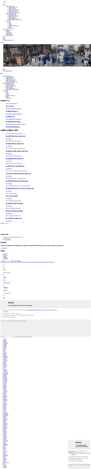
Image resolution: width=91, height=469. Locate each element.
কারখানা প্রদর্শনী (8, 30)
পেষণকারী (10, 24)
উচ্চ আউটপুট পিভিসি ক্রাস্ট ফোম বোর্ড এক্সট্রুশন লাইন (17, 181)
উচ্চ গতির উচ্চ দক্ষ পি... (10, 116)
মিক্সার (9, 22)
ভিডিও (4, 38)
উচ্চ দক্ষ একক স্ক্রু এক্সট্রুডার (12, 196)
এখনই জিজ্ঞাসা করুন (4, 248)
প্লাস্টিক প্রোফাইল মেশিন (13, 11)
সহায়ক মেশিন (8, 20)
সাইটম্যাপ (19, 260)
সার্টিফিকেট (7, 31)
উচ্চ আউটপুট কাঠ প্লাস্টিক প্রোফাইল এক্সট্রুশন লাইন (17, 151)
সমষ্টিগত (10, 26)
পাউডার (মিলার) (11, 28)
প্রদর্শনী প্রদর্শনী (8, 34)
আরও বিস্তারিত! (9, 138)
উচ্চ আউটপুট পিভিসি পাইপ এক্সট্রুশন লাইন (14, 143)
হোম (4, 3)
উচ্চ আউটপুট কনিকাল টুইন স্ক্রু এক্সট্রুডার (14, 203)
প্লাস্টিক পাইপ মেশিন (12, 8)
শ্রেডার (10, 23)
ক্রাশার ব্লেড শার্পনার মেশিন (13, 25)
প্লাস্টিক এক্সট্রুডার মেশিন (13, 7)
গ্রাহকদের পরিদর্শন (9, 32)
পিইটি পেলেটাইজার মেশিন (13, 18)
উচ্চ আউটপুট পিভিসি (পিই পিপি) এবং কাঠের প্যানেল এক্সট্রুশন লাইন (20, 188)
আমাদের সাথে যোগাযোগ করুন (8, 40)
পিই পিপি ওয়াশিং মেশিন (12, 14)
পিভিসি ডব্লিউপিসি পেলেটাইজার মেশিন (15, 19)
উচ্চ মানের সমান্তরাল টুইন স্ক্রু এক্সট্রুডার (14, 211)
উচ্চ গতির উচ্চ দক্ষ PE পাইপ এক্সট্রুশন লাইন (15, 166)
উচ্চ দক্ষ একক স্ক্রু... (10, 106)
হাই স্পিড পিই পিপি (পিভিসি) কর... (13, 127)
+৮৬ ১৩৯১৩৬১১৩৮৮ (7, 272)
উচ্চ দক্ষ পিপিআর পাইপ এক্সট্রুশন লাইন (14, 218)
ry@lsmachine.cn (7, 282)
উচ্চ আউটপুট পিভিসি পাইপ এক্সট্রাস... (13, 121)
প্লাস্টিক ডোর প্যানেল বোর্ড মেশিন (14, 12)
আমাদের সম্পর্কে (6, 29)
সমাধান (4, 36)
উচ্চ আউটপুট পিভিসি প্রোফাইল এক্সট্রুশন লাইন (15, 136)
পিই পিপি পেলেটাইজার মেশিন (13, 16)
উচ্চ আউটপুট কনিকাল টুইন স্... (12, 111)
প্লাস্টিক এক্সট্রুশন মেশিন (10, 6)
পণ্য (4, 5)
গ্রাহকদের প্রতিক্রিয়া (9, 35)
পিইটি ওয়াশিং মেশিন (12, 17)
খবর (3, 37)
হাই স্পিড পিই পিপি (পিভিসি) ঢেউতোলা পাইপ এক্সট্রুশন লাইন (18, 173)
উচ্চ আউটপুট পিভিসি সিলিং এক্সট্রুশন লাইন (14, 158)
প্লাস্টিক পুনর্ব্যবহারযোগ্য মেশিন (11, 13)
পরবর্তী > (3, 223)
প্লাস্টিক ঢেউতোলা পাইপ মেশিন (14, 10)
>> (5, 223)
